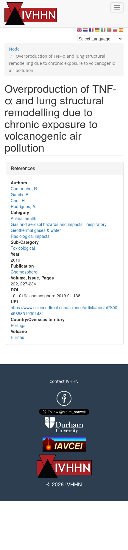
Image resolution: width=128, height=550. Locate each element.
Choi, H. (18, 200)
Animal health (23, 218)
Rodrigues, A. (23, 206)
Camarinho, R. (24, 188)
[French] (91, 31)
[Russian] (115, 31)
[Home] (37, 13)
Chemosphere (24, 272)
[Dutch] (85, 31)
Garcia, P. (20, 194)
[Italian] (103, 31)
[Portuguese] (109, 31)
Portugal (18, 325)
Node (14, 49)
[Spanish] (121, 31)
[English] (79, 31)
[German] (97, 31)
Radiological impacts (30, 236)
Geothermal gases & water (36, 230)
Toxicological (23, 248)
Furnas (17, 337)
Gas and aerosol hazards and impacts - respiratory (59, 224)
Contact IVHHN (64, 381)
